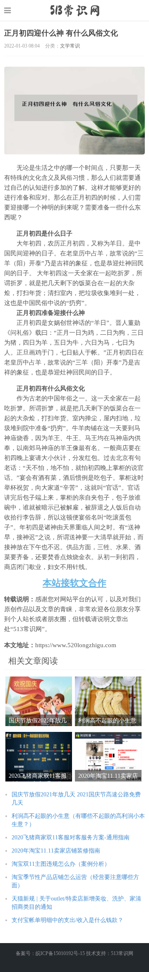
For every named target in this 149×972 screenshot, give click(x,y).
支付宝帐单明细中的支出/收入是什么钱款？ (67, 920)
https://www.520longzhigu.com (75, 10)
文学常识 (70, 46)
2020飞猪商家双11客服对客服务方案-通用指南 (71, 837)
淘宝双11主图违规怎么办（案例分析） (61, 864)
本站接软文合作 (74, 583)
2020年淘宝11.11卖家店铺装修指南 (56, 851)
